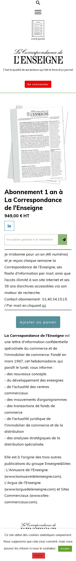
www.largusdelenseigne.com (30, 489)
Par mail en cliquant (26, 305)
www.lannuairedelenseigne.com (32, 476)
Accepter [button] (65, 548)
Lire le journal (38, 38)
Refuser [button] (39, 555)
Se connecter (38, 84)
